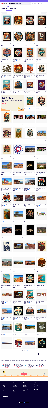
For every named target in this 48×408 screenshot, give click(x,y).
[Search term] (30, 3)
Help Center (25, 386)
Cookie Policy (22, 398)
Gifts (46, 6)
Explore (2, 6)
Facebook (37, 385)
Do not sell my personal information (15, 398)
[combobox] (20, 3)
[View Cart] (46, 3)
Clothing (7, 6)
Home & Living (25, 6)
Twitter (37, 386)
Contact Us (25, 391)
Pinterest (37, 389)
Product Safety (25, 389)
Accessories (35, 6)
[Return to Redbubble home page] (4, 3)
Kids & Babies (30, 6)
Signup (4, 391)
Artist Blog (14, 391)
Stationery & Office (41, 6)
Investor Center (14, 385)
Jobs (13, 390)
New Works (4, 386)
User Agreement (5, 398)
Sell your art (14, 389)
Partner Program (14, 386)
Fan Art (4, 385)
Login (3, 390)
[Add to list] (10, 27)
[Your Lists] (44, 3)
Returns (24, 385)
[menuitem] (2, 6)
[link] (9, 10)
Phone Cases (16, 6)
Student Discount (5, 389)
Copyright (24, 390)
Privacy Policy (9, 398)
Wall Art (20, 6)
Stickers (11, 6)
